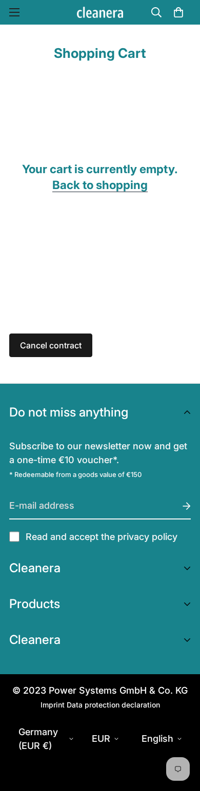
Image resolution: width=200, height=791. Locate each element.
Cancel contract (51, 345)
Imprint (53, 704)
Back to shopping (100, 185)
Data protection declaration (113, 704)
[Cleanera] (100, 12)
